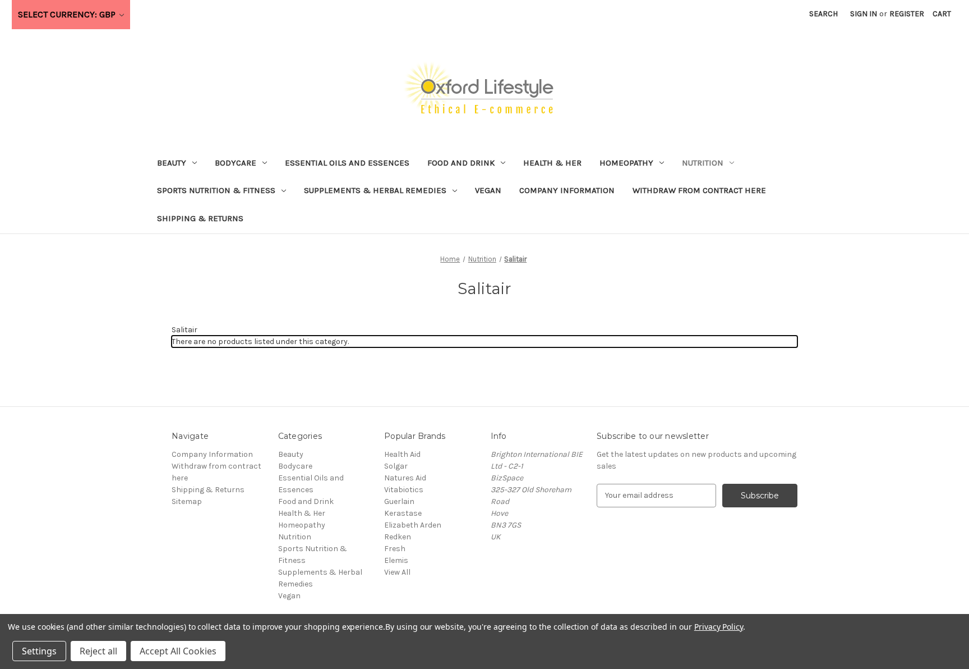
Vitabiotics (403, 489)
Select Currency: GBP (68, 14)
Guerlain (399, 501)
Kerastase (403, 513)
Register (906, 14)
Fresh (394, 548)
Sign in (863, 14)
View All (397, 572)
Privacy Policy (718, 626)
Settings (39, 651)
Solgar (396, 466)
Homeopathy (626, 163)
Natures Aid (405, 478)
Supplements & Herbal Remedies (375, 190)
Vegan (488, 190)
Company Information (567, 190)
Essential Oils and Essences (347, 163)
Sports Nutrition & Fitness (216, 190)
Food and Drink (461, 163)
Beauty (171, 163)
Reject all (98, 651)
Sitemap (187, 501)
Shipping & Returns (200, 218)
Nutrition (702, 163)
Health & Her (552, 163)
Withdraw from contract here (699, 190)
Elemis (396, 560)
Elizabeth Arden (412, 525)
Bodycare (235, 163)
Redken (397, 537)
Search (823, 14)
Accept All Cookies (178, 651)
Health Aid (402, 454)
